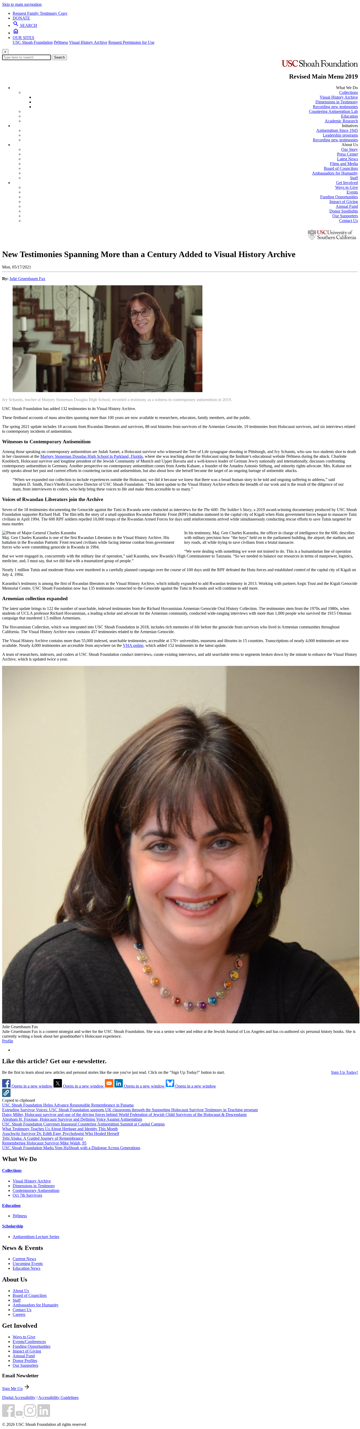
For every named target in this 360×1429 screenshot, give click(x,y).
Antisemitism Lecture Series (36, 1236)
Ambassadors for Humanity (335, 173)
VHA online (133, 645)
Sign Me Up (12, 1388)
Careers (19, 1314)
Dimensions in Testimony (336, 102)
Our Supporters (345, 216)
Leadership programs (340, 135)
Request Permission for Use (131, 42)
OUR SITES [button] (23, 37)
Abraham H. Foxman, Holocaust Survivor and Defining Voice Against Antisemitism (72, 1119)
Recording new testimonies (335, 106)
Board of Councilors (341, 168)
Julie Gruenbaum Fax (27, 278)
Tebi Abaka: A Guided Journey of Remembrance (42, 1138)
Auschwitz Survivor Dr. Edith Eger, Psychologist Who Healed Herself (60, 1133)
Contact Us (348, 220)
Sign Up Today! (344, 1072)
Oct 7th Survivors (27, 1195)
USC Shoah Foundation (33, 42)
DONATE (21, 18)
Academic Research (341, 121)
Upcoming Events (28, 1263)
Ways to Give (346, 187)
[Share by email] (109, 1086)
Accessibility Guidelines (58, 1397)
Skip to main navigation (22, 4)
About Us (21, 1290)
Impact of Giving (343, 201)
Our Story (349, 149)
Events (352, 192)
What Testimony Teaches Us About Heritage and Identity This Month (60, 1129)
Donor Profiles (25, 1360)
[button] (6, 1095)
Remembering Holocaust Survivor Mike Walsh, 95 (44, 1143)
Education (349, 116)
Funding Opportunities (339, 197)
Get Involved (347, 182)
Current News (24, 1259)
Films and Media (344, 163)
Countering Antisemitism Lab (333, 111)
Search (59, 57)
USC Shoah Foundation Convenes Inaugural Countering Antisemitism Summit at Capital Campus (83, 1124)
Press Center (347, 154)
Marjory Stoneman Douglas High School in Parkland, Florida (91, 456)
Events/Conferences (29, 1341)
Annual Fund (347, 206)
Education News (26, 1268)
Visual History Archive (88, 42)
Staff (354, 178)
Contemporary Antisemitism (36, 1190)
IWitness (61, 42)
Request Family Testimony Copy (40, 13)
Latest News (347, 159)
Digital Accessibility (19, 1397)
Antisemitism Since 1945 (337, 130)
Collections (348, 92)
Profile (7, 1041)
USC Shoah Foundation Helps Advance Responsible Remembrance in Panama (68, 1105)
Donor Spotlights (343, 211)
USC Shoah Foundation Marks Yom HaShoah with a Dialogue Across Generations (71, 1148)
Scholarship (12, 1226)
